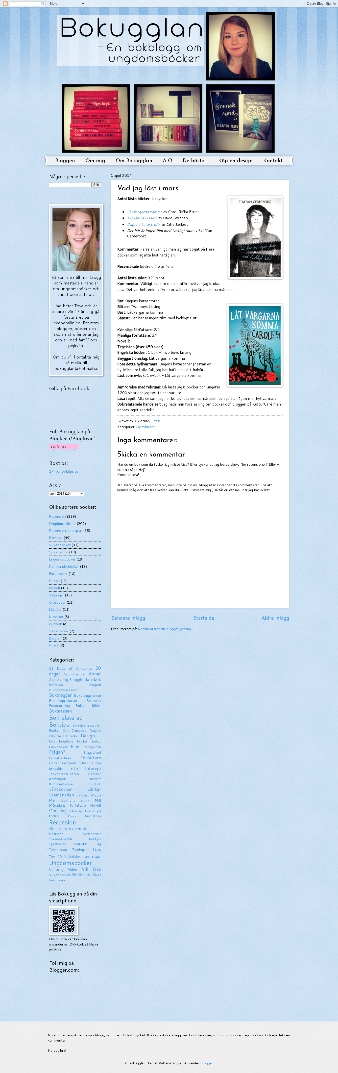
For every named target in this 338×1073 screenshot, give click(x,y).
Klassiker (56, 616)
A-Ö (167, 160)
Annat (95, 674)
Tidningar (56, 595)
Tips (96, 849)
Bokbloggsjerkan (87, 695)
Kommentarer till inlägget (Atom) (164, 628)
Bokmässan (60, 711)
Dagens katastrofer (144, 224)
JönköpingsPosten (64, 773)
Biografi (55, 638)
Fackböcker (58, 573)
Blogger (206, 1063)
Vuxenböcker (60, 544)
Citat (66, 730)
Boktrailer (94, 725)
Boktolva (78, 725)
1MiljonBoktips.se (63, 471)
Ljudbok (55, 623)
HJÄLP (84, 763)
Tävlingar (91, 856)
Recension (57, 516)
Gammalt (69, 763)
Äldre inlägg (275, 617)
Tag (98, 843)
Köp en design (235, 160)
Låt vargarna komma (144, 211)
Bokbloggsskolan (63, 700)
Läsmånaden (146, 426)
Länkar (94, 789)
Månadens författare (67, 805)
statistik (80, 843)
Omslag (76, 811)
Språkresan (57, 844)
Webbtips (81, 874)
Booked (55, 730)
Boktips (59, 724)
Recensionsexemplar (65, 530)
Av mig (62, 679)
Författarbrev (60, 758)
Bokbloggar (60, 695)
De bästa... (195, 160)
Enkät (96, 741)
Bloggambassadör (63, 689)
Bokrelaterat (65, 717)
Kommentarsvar (61, 784)
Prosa (53, 645)
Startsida (203, 617)
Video (72, 869)
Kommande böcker (64, 566)
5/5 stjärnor (58, 552)
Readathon (93, 816)
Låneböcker (60, 789)
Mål (98, 800)
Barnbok (56, 537)
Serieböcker (59, 631)
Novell (54, 587)
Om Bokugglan (134, 160)
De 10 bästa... (67, 736)
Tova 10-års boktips (65, 856)
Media (96, 795)
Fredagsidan (91, 747)
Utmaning (56, 869)
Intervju (93, 768)
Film (75, 746)
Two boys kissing (142, 218)
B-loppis (76, 679)
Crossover (57, 602)
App (52, 679)
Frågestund (92, 752)
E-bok (54, 580)
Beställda (56, 685)
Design (88, 736)
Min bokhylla (62, 800)
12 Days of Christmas (70, 668)
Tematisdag (58, 849)
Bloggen (65, 160)
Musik (85, 800)
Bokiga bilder (88, 705)
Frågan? (57, 752)
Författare (90, 758)
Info (73, 768)
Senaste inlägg (128, 617)
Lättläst (55, 609)
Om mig (95, 160)
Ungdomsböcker (62, 523)
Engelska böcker (62, 559)
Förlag (54, 763)
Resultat (56, 833)
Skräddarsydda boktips (75, 839)
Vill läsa (91, 869)
